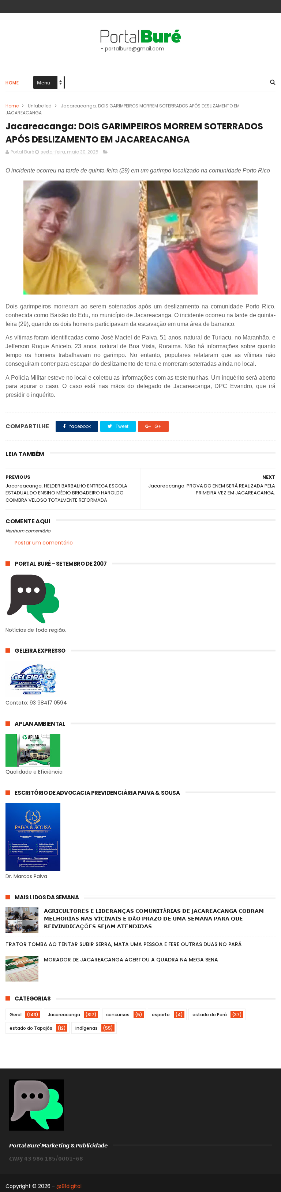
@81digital (69, 1186)
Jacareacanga (64, 1014)
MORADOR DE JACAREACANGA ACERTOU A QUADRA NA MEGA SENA (131, 959)
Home (12, 83)
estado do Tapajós (31, 1028)
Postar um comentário (44, 542)
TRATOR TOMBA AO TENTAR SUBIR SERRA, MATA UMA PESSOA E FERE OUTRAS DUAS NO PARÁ (123, 944)
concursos (118, 1014)
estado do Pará (209, 1014)
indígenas (86, 1028)
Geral (16, 1014)
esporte (161, 1014)
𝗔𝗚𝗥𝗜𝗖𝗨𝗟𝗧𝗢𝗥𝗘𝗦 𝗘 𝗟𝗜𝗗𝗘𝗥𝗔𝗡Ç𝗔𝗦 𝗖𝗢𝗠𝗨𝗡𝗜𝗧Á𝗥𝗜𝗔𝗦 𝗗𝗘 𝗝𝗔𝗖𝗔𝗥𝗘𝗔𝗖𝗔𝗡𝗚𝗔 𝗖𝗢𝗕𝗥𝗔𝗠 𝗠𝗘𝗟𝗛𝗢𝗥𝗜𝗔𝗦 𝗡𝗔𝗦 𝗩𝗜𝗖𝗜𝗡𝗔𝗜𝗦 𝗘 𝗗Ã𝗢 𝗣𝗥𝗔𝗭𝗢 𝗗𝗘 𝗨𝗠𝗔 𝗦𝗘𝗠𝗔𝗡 (154, 918)
